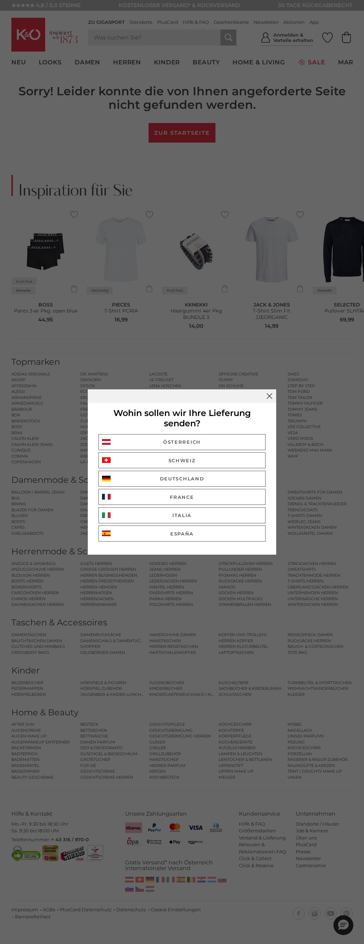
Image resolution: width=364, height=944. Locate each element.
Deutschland (182, 478)
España (182, 534)
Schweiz (182, 460)
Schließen (269, 396)
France (182, 497)
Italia (182, 515)
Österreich (182, 442)
